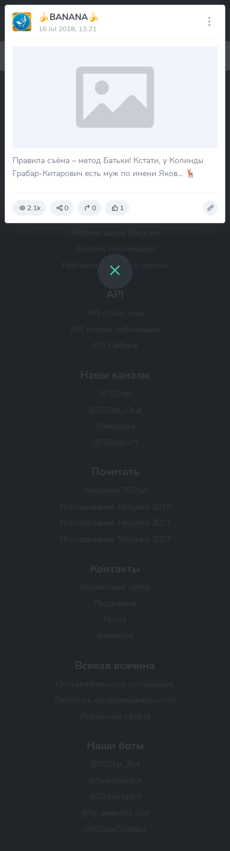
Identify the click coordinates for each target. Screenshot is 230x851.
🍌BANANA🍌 (68, 17)
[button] (210, 208)
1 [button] (122, 208)
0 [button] (66, 208)
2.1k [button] (34, 208)
